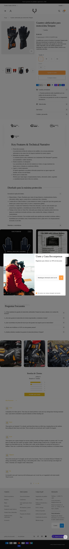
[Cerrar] (67, 255)
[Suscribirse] (61, 277)
